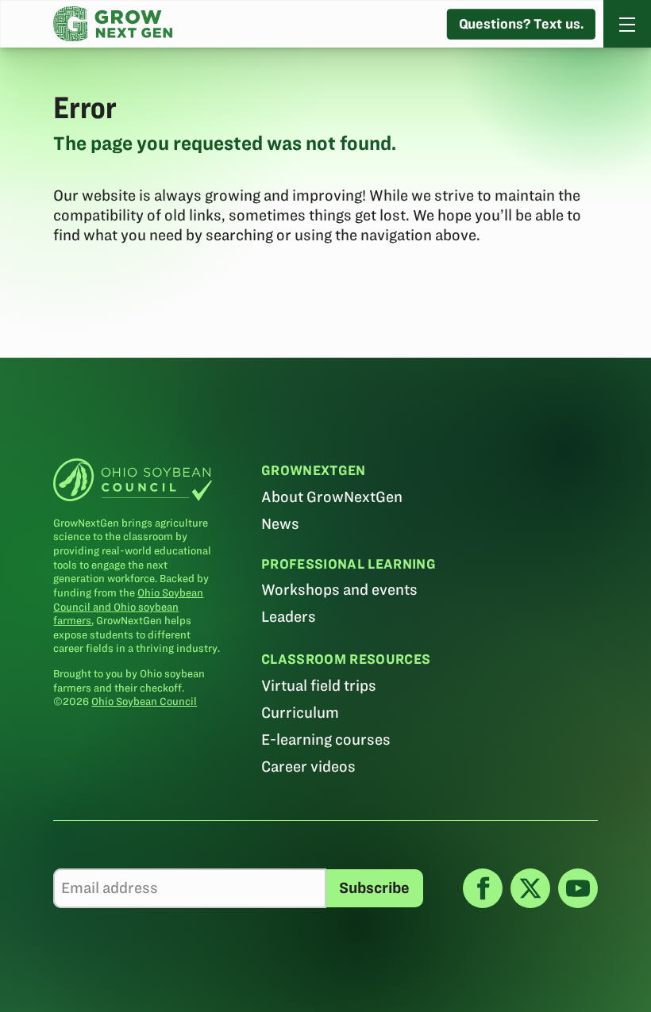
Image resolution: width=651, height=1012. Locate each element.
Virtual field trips (318, 685)
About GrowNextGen (332, 497)
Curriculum (300, 712)
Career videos (308, 766)
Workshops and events (339, 589)
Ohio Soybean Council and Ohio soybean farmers (128, 607)
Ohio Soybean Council (144, 701)
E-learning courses (326, 739)
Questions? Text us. (521, 23)
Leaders (288, 616)
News (280, 524)
